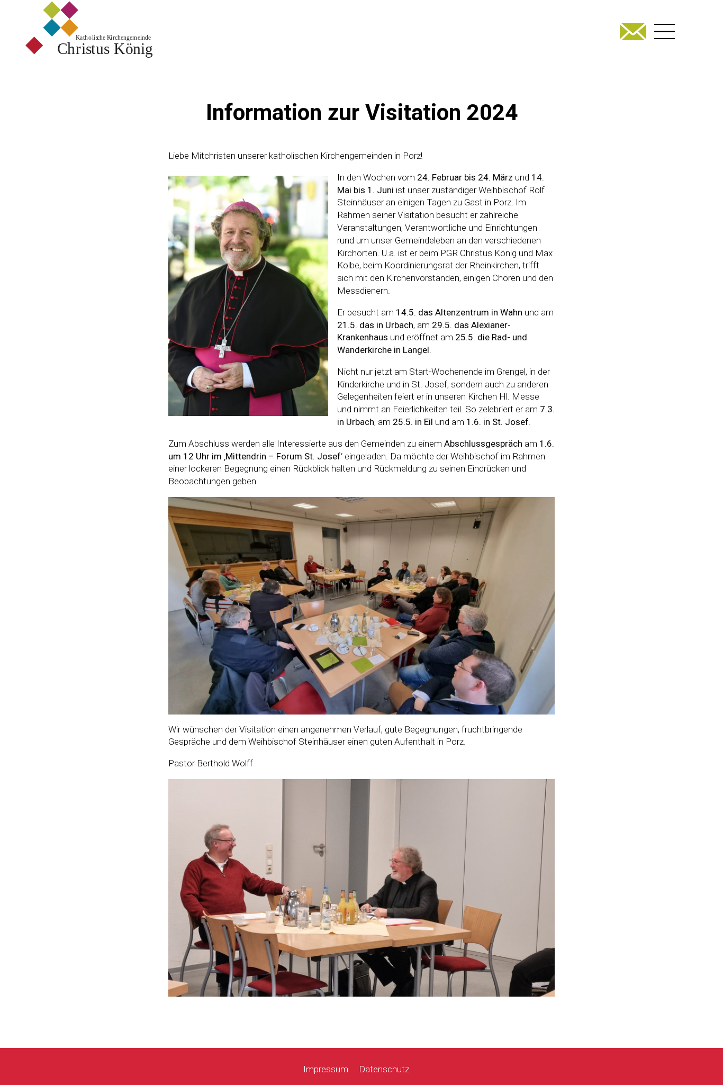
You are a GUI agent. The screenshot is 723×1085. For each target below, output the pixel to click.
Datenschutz (384, 1069)
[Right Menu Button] (664, 31)
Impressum (325, 1069)
